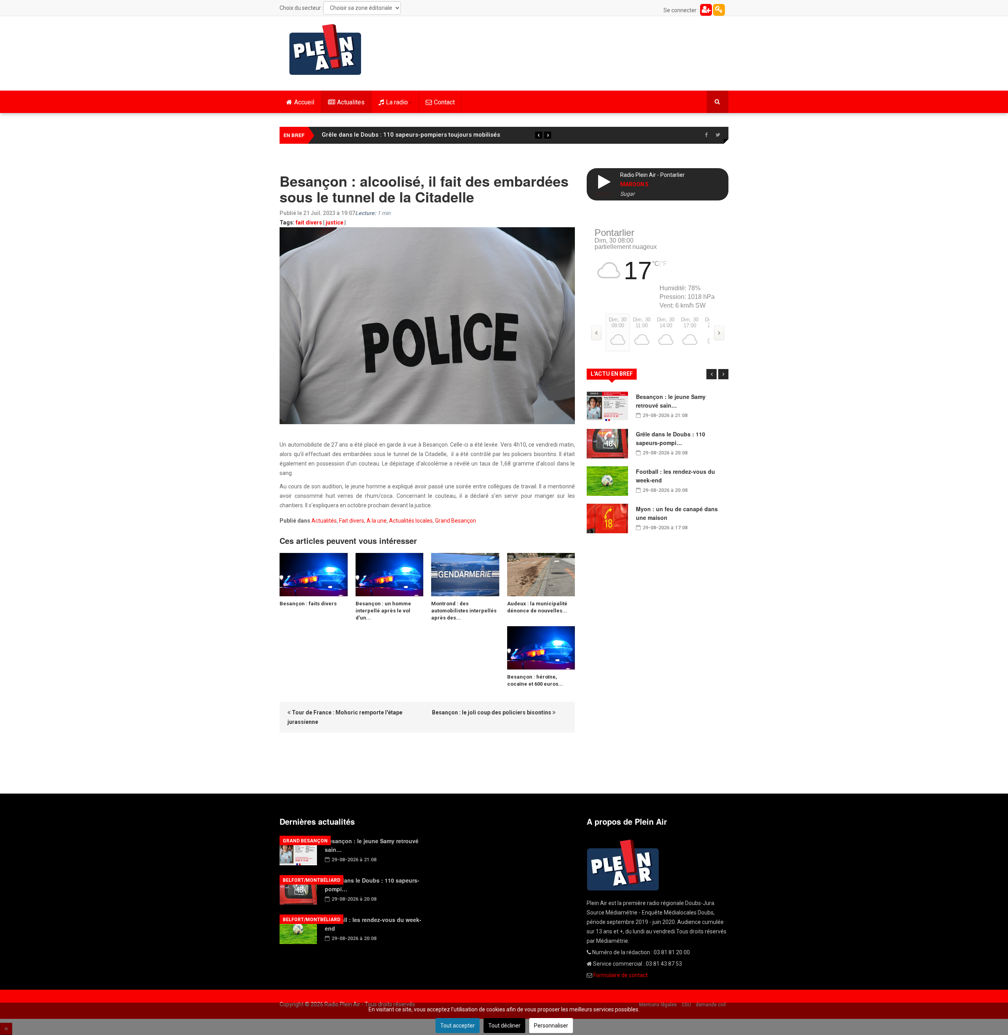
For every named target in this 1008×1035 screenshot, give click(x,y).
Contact (444, 102)
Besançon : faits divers (308, 604)
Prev (711, 374)
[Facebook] (706, 135)
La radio (397, 102)
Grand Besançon (455, 521)
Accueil (304, 102)
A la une (377, 521)
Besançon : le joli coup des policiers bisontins (492, 712)
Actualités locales (411, 521)
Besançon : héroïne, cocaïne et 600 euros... (535, 680)
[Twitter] (718, 135)
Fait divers (351, 521)
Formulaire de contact (620, 975)
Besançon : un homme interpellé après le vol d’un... (383, 611)
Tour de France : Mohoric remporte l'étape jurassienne (344, 717)
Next (723, 374)
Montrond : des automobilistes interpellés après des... (464, 611)
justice (334, 222)
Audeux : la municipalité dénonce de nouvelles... (537, 607)
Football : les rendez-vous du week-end (377, 134)
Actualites (351, 102)
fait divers (309, 222)
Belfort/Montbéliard (311, 880)
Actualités (324, 521)
